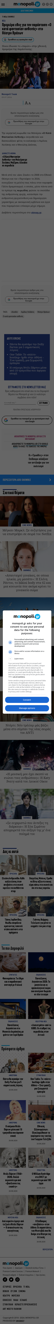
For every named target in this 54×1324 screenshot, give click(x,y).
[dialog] (27, 662)
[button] (27, 659)
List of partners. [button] (19, 676)
